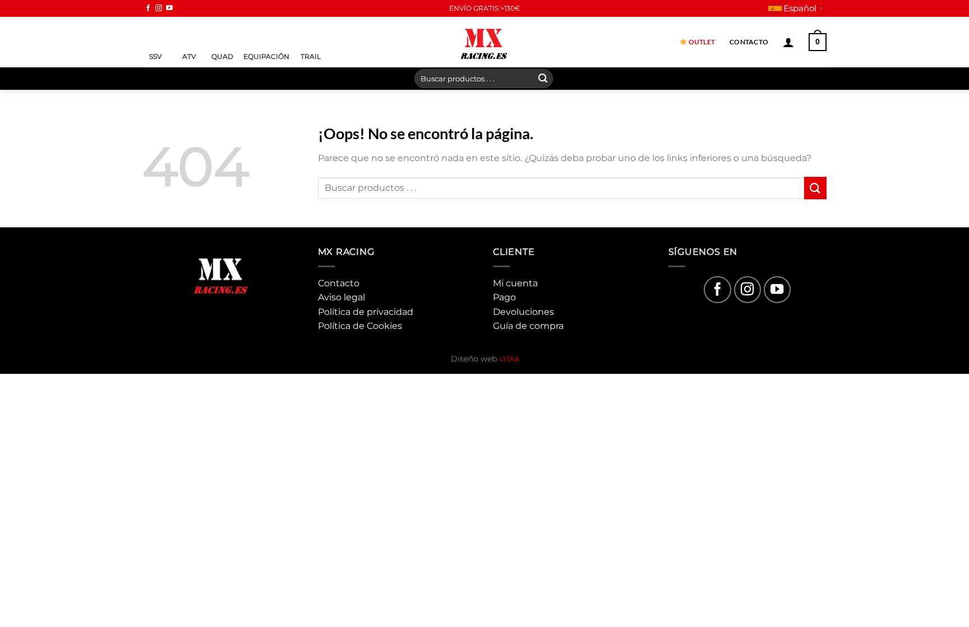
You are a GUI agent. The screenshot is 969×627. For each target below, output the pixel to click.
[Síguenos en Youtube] (169, 8)
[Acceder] (788, 42)
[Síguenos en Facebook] (148, 8)
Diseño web (485, 359)
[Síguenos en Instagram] (158, 8)
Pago (504, 297)
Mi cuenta (515, 283)
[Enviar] (542, 78)
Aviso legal (341, 297)
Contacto (749, 42)
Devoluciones (523, 311)
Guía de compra (528, 326)
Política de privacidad (365, 311)
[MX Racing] (484, 42)
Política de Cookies (360, 326)
